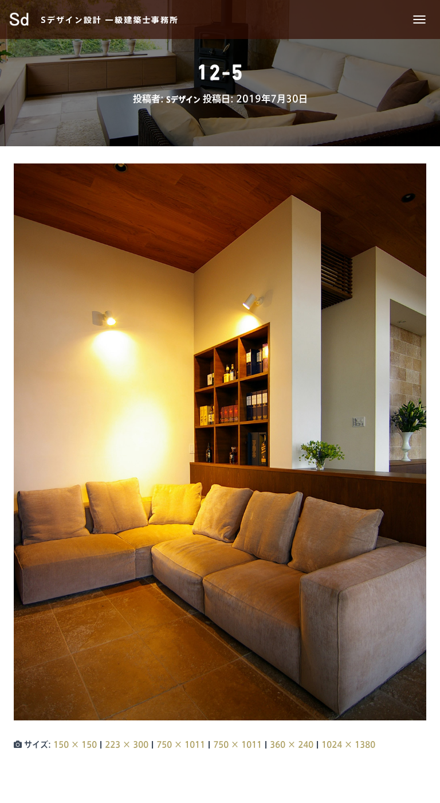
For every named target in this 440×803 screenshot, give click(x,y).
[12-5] (220, 442)
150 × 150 (75, 744)
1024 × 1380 (348, 744)
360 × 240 (291, 744)
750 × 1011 (180, 744)
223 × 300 (126, 744)
